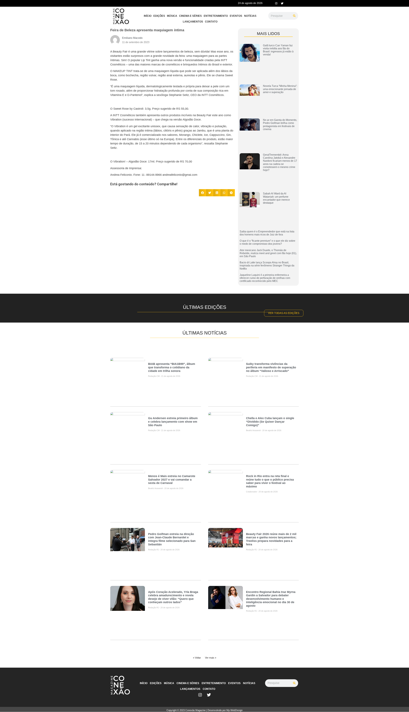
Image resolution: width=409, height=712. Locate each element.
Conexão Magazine (195, 710)
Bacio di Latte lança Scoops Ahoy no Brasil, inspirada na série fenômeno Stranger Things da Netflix (267, 265)
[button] (202, 192)
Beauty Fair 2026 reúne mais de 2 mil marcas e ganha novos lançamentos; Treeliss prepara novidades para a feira (271, 539)
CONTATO (211, 21)
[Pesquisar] (294, 16)
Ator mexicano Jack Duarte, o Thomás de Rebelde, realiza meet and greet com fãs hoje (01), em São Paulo (268, 253)
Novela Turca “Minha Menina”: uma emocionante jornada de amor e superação (280, 89)
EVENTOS (236, 16)
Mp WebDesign (234, 710)
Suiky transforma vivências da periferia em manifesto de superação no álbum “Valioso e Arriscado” (271, 367)
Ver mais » (210, 657)
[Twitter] (282, 3)
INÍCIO (147, 16)
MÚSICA (172, 16)
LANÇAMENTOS (193, 21)
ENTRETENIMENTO (216, 16)
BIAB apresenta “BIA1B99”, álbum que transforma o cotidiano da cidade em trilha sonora (171, 367)
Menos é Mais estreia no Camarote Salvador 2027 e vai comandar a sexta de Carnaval (171, 480)
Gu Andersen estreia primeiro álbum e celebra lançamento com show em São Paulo (173, 422)
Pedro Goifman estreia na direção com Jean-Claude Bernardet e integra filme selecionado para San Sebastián (172, 539)
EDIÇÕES (159, 16)
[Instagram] (276, 3)
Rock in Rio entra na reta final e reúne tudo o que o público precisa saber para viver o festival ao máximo (270, 481)
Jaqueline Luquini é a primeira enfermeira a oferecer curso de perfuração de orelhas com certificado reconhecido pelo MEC (265, 278)
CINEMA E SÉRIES (190, 16)
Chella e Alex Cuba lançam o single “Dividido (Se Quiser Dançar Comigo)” (270, 422)
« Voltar (197, 657)
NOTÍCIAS (250, 16)
